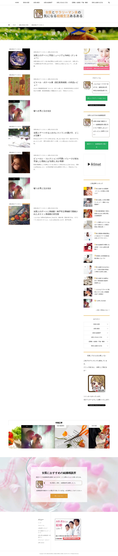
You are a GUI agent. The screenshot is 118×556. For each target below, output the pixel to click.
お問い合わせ (41, 542)
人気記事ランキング (42, 528)
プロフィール (41, 525)
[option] (25, 436)
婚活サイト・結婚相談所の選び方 (96, 145)
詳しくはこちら (59, 496)
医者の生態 (26, 2)
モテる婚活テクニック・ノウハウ (44, 531)
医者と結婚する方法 (97, 2)
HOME (17, 2)
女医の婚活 (37, 2)
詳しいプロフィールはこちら (97, 98)
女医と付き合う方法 (62, 2)
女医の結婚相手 (48, 2)
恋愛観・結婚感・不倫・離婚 (80, 2)
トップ (39, 522)
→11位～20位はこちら (102, 310)
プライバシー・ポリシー (43, 540)
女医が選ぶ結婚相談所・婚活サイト (44, 536)
